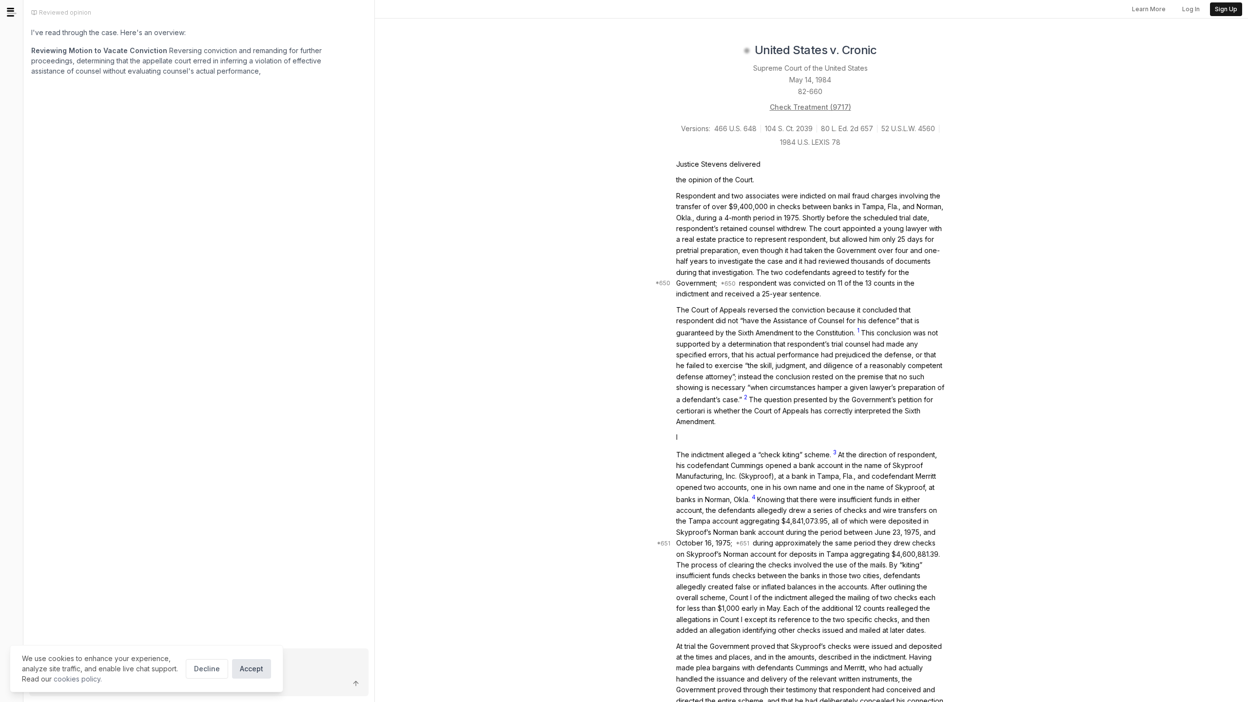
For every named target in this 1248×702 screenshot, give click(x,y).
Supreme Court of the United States (810, 68)
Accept (251, 668)
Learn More (1149, 9)
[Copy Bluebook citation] (887, 50)
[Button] (356, 683)
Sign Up (1226, 9)
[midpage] (12, 12)
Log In (1191, 9)
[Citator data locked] (747, 51)
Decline (207, 668)
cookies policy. (78, 679)
